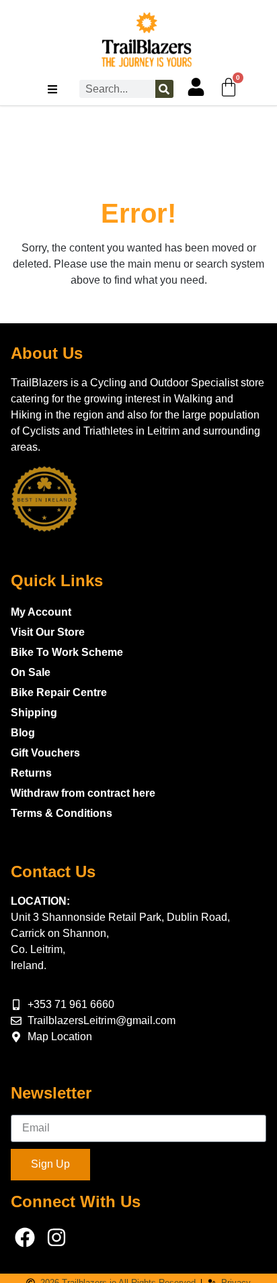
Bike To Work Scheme (67, 652)
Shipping (34, 712)
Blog (23, 732)
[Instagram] (56, 1237)
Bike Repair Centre (59, 692)
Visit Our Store (48, 632)
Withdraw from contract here (83, 793)
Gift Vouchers (45, 753)
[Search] (164, 89)
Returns (31, 773)
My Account (41, 612)
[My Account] (196, 87)
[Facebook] (25, 1237)
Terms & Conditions (61, 813)
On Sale (30, 672)
